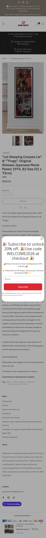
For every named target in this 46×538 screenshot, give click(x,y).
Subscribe (23, 286)
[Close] (41, 238)
